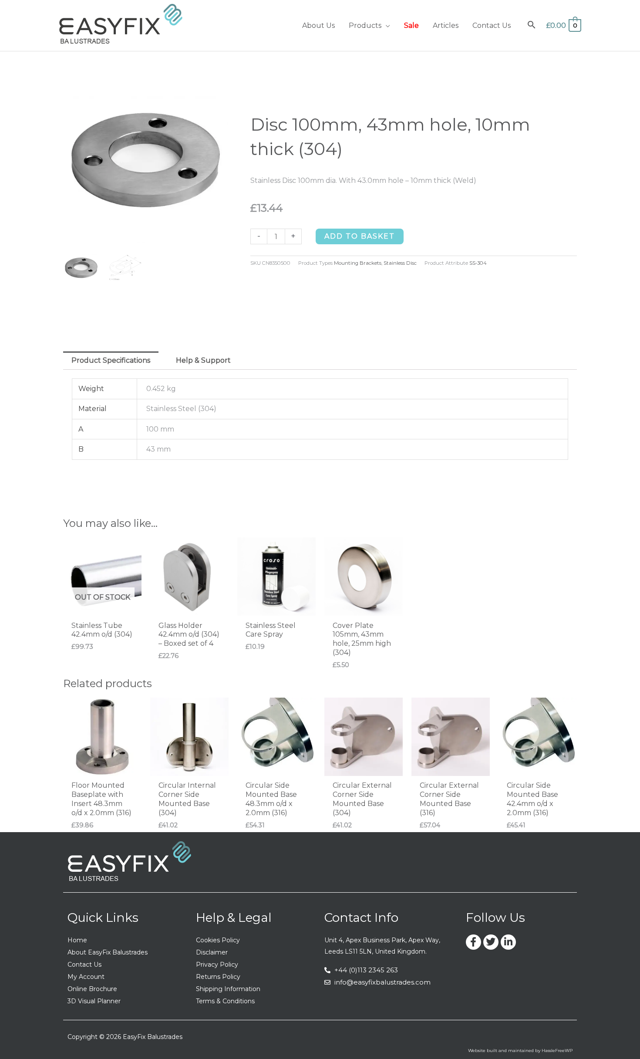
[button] (385, 25)
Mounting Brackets (357, 263)
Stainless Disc (400, 263)
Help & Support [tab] (203, 360)
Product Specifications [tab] (110, 360)
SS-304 (478, 263)
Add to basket (359, 236)
